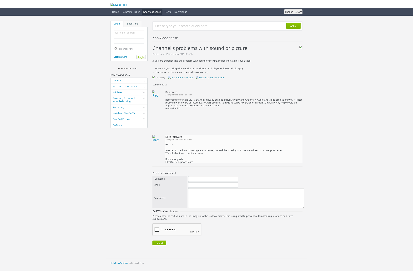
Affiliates (129, 92)
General (129, 80)
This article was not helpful (211, 77)
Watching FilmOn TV (129, 113)
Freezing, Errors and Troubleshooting (129, 100)
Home (115, 11)
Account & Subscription (129, 86)
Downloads (180, 11)
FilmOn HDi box (129, 119)
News (168, 11)
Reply (155, 95)
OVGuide (129, 125)
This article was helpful (182, 77)
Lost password (120, 56)
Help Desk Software (119, 263)
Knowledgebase (152, 11)
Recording (129, 107)
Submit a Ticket (131, 11)
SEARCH (293, 26)
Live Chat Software (123, 68)
